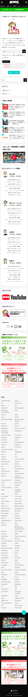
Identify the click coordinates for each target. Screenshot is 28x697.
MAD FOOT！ (5, 506)
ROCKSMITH (4, 558)
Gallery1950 (4, 464)
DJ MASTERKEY (19, 442)
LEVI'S (3, 499)
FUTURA (17, 461)
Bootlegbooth (4, 428)
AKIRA (3, 405)
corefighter (4, 437)
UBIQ (2, 598)
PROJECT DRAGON (6, 541)
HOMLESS (18, 480)
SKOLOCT (17, 567)
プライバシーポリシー (13, 693)
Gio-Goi (3, 469)
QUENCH (3, 546)
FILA (16, 457)
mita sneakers (5, 513)
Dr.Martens (17, 445)
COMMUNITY (18, 431)
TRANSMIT (4, 596)
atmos (2, 417)
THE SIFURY (4, 591)
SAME (16, 560)
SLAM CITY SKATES (20, 570)
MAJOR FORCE (5, 508)
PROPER (3, 543)
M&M (2, 504)
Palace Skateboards (20, 536)
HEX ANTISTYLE (6, 480)
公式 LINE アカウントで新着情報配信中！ (14, 9)
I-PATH (3, 482)
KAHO (16, 487)
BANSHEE (4, 426)
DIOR (16, 440)
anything (3, 414)
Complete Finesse (6, 435)
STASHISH (4, 575)
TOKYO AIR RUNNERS (18, 592)
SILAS (3, 567)
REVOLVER (4, 553)
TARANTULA (4, 589)
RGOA (16, 553)
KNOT (2, 494)
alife (16, 405)
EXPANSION (18, 452)
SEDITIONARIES (19, 565)
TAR (16, 587)
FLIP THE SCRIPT (20, 459)
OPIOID (17, 534)
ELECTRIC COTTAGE (7, 449)
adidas (16, 401)
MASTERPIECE (19, 508)
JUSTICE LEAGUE (6, 487)
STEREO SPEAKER (20, 575)
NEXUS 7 (3, 523)
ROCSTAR (17, 558)
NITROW (3, 531)
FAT (16, 454)
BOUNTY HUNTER (20, 428)
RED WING (4, 550)
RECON (17, 548)
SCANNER (4, 565)
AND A (16, 410)
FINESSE (3, 459)
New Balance (18, 520)
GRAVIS (17, 471)
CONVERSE (18, 435)
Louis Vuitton (18, 501)
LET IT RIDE (18, 496)
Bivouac (17, 426)
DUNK (3, 447)
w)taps (16, 603)
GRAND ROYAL (5, 471)
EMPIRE (3, 452)
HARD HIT (4, 473)
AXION (16, 417)
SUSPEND (4, 584)
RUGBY (3, 560)
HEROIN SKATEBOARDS (19, 477)
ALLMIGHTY (4, 408)
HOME (14, 691)
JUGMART (17, 485)
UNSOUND (18, 600)
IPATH (2, 485)
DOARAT (3, 445)
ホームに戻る (14, 72)
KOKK (16, 494)
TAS (16, 589)
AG (2, 403)
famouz (3, 454)
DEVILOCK (4, 440)
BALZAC (3, 424)
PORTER (17, 538)
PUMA (16, 543)
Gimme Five (18, 466)
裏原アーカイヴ (17, 6)
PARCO (3, 538)
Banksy (17, 424)
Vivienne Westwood (6, 603)
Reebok (17, 550)
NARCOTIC (18, 518)
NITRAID (3, 525)
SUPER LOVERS (5, 582)
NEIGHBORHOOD (6, 520)
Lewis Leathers (5, 501)
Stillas (2, 577)
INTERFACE (18, 482)
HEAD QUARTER (19, 473)
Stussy (16, 577)
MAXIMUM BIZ (5, 511)
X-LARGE (3, 608)
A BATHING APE (5, 401)
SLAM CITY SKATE (6, 570)
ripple (16, 555)
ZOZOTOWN (18, 608)
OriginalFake (4, 536)
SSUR (16, 572)
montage (17, 516)
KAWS (3, 490)
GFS (2, 466)
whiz (2, 605)
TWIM (16, 596)
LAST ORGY (4, 496)
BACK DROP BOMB (6, 419)
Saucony (17, 562)
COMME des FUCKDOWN (4, 432)
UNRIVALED (4, 600)
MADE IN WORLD (19, 506)
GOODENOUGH (19, 469)
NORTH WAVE (19, 531)
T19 (2, 587)
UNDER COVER (19, 598)
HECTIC (3, 476)
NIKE (16, 523)
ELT (16, 449)
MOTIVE (3, 518)
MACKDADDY (18, 504)
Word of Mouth (18, 605)
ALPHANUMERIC (19, 408)
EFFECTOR (18, 447)
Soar (2, 572)
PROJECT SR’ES (19, 541)
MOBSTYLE (4, 516)
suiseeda (17, 579)
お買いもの (9, 6)
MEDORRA (18, 511)
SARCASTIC (4, 562)
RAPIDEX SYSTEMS (6, 548)
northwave (4, 534)
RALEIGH (17, 546)
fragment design (5, 461)
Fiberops (3, 457)
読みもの (3, 6)
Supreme (17, 582)
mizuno (17, 513)
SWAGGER (18, 584)
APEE (16, 414)
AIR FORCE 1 (18, 403)
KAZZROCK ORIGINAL (18, 490)
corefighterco (18, 437)
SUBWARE (4, 579)
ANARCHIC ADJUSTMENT (5, 411)
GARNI (16, 464)
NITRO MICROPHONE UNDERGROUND (19, 527)
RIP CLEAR (4, 555)
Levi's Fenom (18, 499)
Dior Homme (4, 442)
